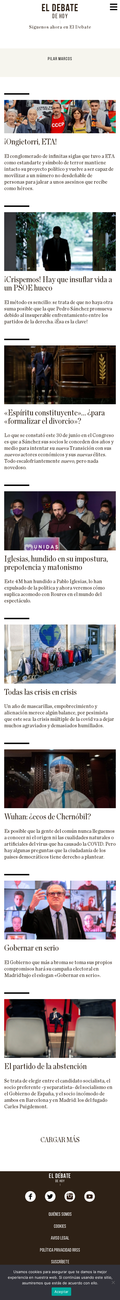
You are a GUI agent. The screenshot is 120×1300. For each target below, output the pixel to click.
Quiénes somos (60, 1214)
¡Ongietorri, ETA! (30, 142)
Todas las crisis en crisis (40, 692)
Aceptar (61, 1291)
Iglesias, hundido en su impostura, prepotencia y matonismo (56, 563)
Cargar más (60, 1140)
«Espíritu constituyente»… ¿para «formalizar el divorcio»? (54, 417)
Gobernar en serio (31, 948)
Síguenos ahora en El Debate (60, 27)
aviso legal (60, 1238)
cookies (60, 1226)
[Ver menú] (113, 8)
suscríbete (60, 1262)
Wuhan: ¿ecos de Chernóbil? (47, 817)
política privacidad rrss (60, 1250)
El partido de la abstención (45, 1066)
